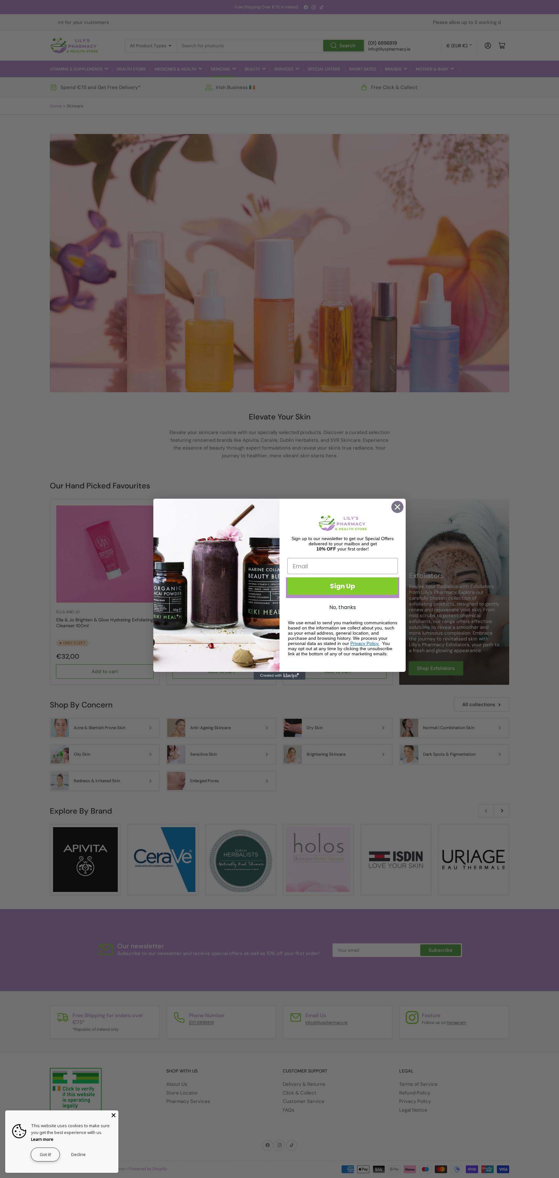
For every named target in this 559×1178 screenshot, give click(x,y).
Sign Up (342, 586)
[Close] (113, 1115)
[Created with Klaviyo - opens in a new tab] (279, 676)
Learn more (42, 1139)
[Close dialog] (397, 507)
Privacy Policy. (364, 643)
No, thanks (342, 607)
